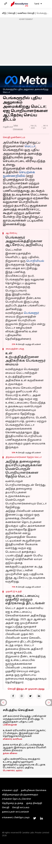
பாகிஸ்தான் (10, 725)
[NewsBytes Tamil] (19, 4)
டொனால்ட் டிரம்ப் (12, 770)
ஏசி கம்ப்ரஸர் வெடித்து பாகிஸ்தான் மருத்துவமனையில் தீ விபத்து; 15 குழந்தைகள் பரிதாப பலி (24, 719)
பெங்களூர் (31, 313)
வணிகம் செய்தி (26, 13)
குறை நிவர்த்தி (34, 803)
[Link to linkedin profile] (41, 818)
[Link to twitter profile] (34, 818)
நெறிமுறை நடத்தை (12, 803)
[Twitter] (30, 696)
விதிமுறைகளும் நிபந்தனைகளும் (20, 795)
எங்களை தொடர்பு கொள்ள (16, 799)
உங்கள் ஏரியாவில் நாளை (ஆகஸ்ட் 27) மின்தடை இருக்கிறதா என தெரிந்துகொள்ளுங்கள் (24, 733)
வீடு (4, 13)
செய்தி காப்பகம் (20, 807)
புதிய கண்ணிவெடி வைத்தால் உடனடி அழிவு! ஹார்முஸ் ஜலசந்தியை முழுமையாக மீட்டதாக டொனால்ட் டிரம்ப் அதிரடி (24, 763)
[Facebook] (13, 696)
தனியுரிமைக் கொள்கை (33, 790)
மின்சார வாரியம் (12, 739)
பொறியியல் (35, 261)
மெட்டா (30, 146)
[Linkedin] (39, 696)
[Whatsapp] (22, 696)
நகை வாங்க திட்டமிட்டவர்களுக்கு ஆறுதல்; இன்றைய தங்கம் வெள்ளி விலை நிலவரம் (24, 747)
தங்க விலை (10, 753)
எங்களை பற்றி (10, 790)
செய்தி (11, 13)
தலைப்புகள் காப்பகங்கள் (15, 812)
